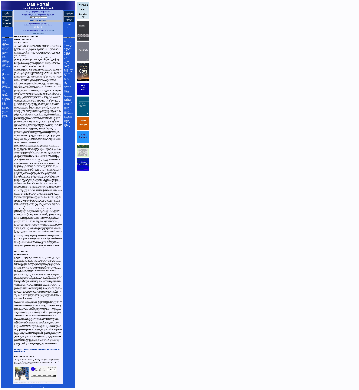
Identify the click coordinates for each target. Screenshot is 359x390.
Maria (64, 87)
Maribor (65, 90)
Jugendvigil (4, 93)
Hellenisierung (5, 47)
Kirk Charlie (5, 116)
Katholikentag (5, 98)
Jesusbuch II (5, 85)
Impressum (69, 27)
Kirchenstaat (5, 107)
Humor (3, 65)
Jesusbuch (4, 83)
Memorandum (67, 100)
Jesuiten (4, 78)
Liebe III (65, 77)
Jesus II (3, 82)
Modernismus (66, 119)
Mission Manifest (67, 116)
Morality (65, 124)
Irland (3, 72)
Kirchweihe (4, 115)
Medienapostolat (67, 96)
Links (69, 24)
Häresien (4, 42)
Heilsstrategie (5, 44)
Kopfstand (66, 54)
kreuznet (65, 60)
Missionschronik (67, 117)
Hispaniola (4, 57)
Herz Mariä (4, 51)
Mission (65, 115)
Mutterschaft (66, 127)
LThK (64, 82)
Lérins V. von (66, 73)
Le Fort (65, 66)
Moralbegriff (66, 123)
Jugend (3, 91)
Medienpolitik (66, 98)
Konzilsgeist (66, 52)
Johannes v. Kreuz (6, 89)
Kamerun (4, 94)
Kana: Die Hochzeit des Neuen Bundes (37, 382)
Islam (3, 73)
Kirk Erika (4, 118)
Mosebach (66, 121)
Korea (65, 56)
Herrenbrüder (5, 48)
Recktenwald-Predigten (20, 382)
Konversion (66, 49)
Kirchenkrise (5, 106)
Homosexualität (6, 61)
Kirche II (4, 103)
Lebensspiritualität (68, 69)
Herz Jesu (4, 49)
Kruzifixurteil (66, 64)
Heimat (3, 45)
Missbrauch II (66, 108)
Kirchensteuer (5, 110)
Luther (65, 83)
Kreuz (64, 58)
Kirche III (4, 104)
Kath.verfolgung (6, 99)
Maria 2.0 (65, 88)
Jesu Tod (4, 77)
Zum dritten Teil (38, 27)
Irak (2, 70)
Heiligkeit (4, 43)
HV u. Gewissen (6, 66)
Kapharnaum (5, 95)
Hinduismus (5, 55)
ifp (2, 68)
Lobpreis (65, 81)
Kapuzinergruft (5, 97)
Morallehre (66, 120)
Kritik (64, 62)
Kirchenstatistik (5, 108)
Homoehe (4, 60)
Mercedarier (66, 103)
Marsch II (65, 94)
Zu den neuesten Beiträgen (38, 387)
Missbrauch (66, 107)
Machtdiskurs (66, 85)
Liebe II (65, 75)
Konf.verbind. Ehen (68, 45)
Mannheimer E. (67, 86)
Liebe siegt (66, 79)
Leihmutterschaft (67, 71)
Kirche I (3, 102)
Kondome (65, 44)
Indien (3, 69)
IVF (2, 76)
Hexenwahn (5, 52)
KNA (64, 41)
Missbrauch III (66, 109)
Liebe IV (65, 78)
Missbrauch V (66, 112)
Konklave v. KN (67, 47)
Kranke (65, 57)
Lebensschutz (67, 68)
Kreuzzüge (66, 61)
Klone (64, 40)
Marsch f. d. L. (66, 92)
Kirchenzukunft (5, 114)
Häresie (4, 40)
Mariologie (66, 91)
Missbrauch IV (67, 111)
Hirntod (3, 56)
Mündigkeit (66, 125)
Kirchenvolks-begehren (5, 112)
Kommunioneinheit (68, 43)
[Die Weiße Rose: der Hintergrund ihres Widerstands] (83, 156)
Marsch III (65, 95)
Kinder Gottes (5, 100)
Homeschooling (6, 59)
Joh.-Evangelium (6, 87)
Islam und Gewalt (6, 74)
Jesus (3, 81)
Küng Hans (66, 65)
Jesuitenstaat (5, 80)
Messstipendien (67, 104)
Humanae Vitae (6, 62)
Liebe (64, 74)
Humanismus (5, 64)
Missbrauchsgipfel (68, 113)
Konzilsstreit (66, 53)
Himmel (4, 53)
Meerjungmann (67, 99)
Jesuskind (4, 86)
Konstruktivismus (67, 48)
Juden (3, 90)
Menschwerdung (67, 102)
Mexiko (65, 106)
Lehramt (65, 70)
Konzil (65, 50)
